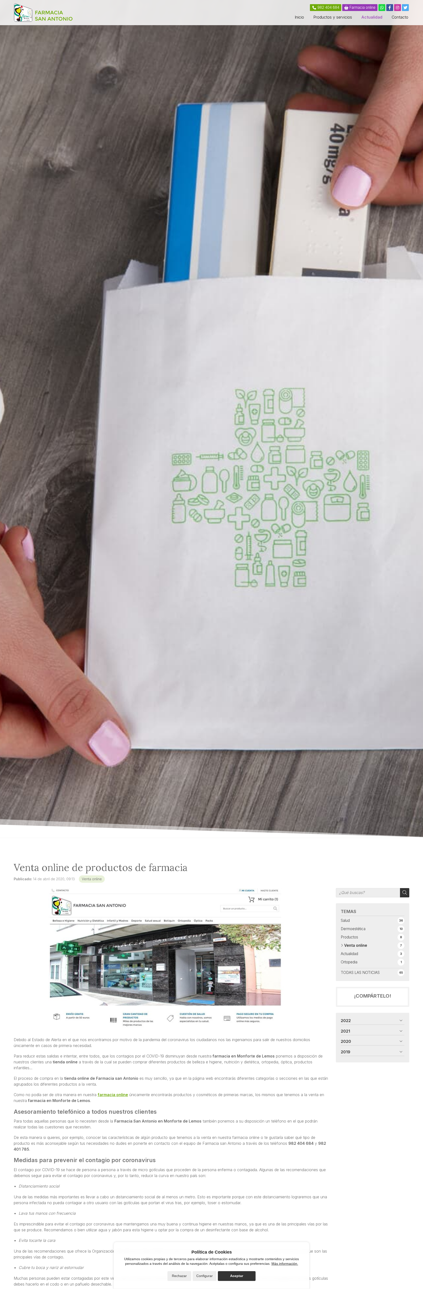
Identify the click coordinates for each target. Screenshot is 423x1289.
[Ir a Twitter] (405, 7)
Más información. (284, 1264)
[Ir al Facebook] (389, 7)
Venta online (92, 879)
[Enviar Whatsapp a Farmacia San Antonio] (381, 7)
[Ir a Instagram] (397, 7)
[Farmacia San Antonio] (43, 12)
